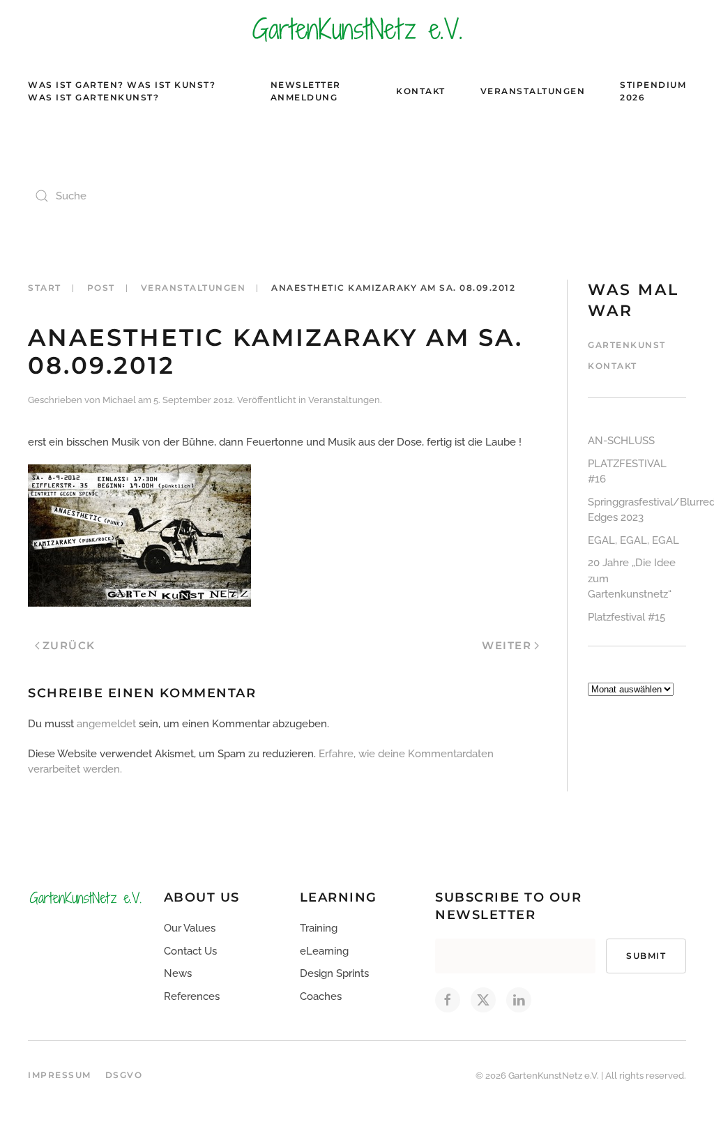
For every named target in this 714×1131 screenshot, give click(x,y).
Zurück (69, 645)
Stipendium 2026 (653, 91)
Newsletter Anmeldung (306, 91)
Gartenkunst (627, 345)
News (178, 973)
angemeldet (106, 724)
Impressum (59, 1075)
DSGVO (124, 1075)
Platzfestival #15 (626, 617)
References (192, 996)
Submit (646, 955)
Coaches (321, 996)
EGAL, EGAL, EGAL (633, 540)
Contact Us (190, 951)
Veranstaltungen (533, 91)
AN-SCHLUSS (621, 440)
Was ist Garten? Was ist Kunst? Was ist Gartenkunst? (121, 91)
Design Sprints (334, 973)
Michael (119, 400)
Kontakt (421, 91)
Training (318, 928)
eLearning (324, 951)
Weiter (506, 645)
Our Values (189, 928)
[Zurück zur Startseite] (357, 28)
